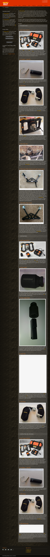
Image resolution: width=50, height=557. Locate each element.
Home (3, 7)
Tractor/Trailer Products (23, 25)
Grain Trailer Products (23, 236)
